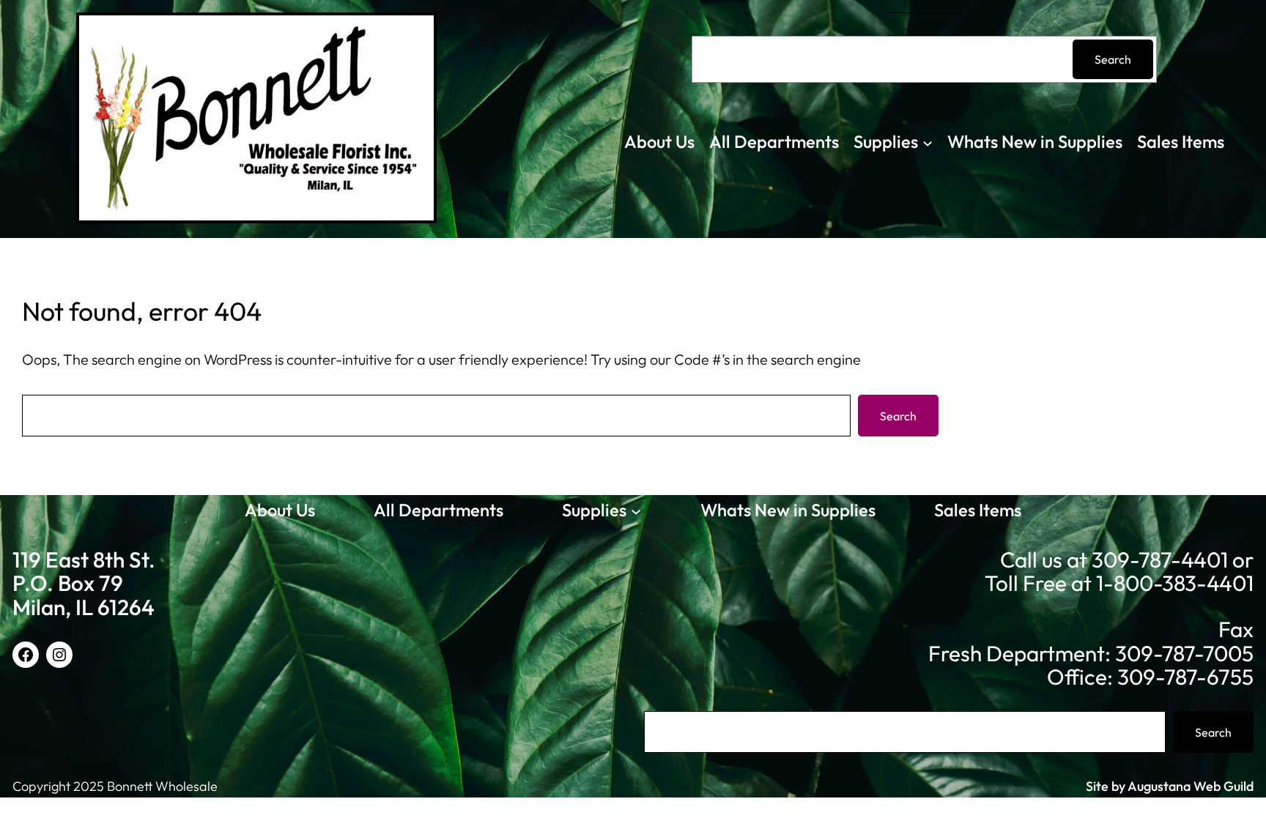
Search (1113, 59)
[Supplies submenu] (927, 142)
